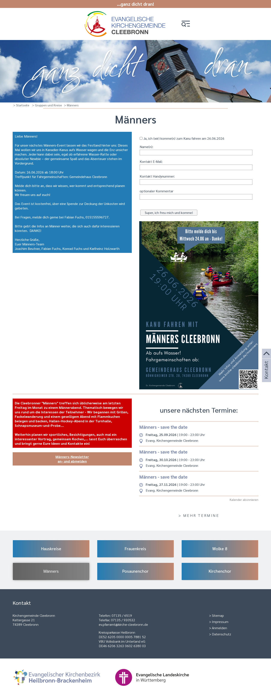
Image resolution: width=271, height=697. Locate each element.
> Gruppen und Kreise (47, 105)
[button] (185, 24)
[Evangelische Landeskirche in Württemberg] (159, 688)
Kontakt (265, 375)
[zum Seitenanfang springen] (266, 354)
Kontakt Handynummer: (157, 176)
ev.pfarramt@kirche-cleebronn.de (123, 624)
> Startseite (21, 105)
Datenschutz (221, 634)
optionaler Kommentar (156, 191)
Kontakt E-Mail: (151, 161)
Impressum (220, 621)
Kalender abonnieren (244, 499)
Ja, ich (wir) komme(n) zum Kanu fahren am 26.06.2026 (183, 138)
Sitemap (218, 615)
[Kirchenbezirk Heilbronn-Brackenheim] (64, 688)
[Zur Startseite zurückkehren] (126, 13)
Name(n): (146, 146)
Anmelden (219, 628)
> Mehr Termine (198, 515)
